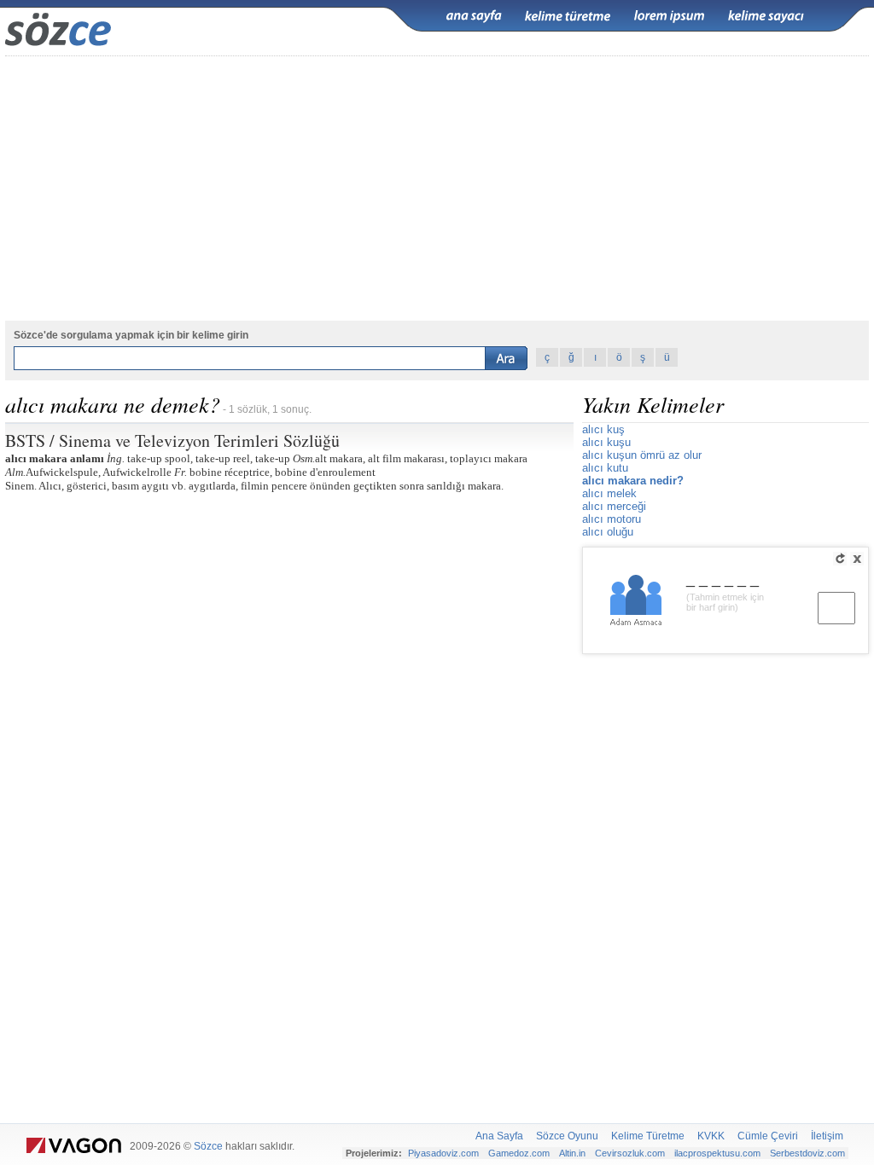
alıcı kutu (605, 467)
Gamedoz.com (519, 1153)
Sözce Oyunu (567, 1136)
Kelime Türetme (648, 1136)
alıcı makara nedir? (633, 480)
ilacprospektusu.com (717, 1153)
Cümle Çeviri (767, 1136)
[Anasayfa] (474, 16)
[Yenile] (840, 558)
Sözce (208, 1146)
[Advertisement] (437, 188)
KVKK (711, 1136)
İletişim (827, 1136)
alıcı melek (609, 493)
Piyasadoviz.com (443, 1153)
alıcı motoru (611, 519)
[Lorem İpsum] (669, 16)
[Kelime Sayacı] (766, 16)
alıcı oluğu (607, 531)
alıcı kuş (603, 429)
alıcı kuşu (606, 442)
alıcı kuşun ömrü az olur (642, 455)
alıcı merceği (614, 506)
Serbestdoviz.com (807, 1153)
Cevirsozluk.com (630, 1153)
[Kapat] (857, 558)
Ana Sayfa (499, 1136)
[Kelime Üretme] (567, 16)
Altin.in (572, 1153)
